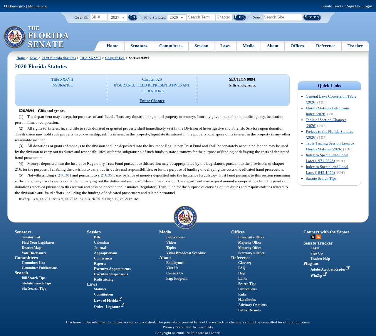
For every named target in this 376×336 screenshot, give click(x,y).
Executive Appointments (112, 269)
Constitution (103, 294)
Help (241, 273)
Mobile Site (37, 6)
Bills (97, 237)
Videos (171, 242)
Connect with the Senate (326, 232)
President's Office (251, 237)
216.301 (64, 175)
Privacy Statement (177, 327)
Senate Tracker (318, 243)
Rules (242, 294)
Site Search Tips (34, 288)
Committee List (33, 263)
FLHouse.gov (14, 6)
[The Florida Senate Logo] (37, 37)
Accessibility (202, 327)
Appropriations (106, 253)
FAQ (241, 268)
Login (367, 6)
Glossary (244, 263)
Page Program (176, 278)
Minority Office (249, 248)
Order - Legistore (107, 307)
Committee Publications (40, 268)
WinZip (316, 276)
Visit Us (172, 268)
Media (249, 45)
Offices (297, 45)
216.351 (107, 175)
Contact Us (174, 273)
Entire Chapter (152, 101)
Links (242, 278)
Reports (100, 264)
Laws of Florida (106, 300)
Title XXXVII (90, 58)
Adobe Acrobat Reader (328, 269)
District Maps (32, 248)
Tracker (355, 45)
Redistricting (103, 279)
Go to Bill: (82, 17)
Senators (138, 45)
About (272, 45)
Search (257, 17)
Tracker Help (320, 259)
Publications (175, 237)
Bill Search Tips (34, 278)
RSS (318, 237)
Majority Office (249, 242)
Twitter (312, 237)
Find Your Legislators (38, 242)
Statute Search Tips (321, 178)
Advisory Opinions (252, 305)
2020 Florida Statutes (59, 58)
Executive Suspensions (111, 274)
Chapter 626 (115, 58)
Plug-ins (311, 263)
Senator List (31, 237)
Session (201, 45)
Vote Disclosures (34, 253)
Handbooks (247, 300)
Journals (100, 248)
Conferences (103, 258)
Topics (171, 248)
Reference (325, 45)
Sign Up (353, 6)
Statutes (100, 289)
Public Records (249, 310)
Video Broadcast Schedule (186, 253)
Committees (170, 45)
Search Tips (247, 284)
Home (112, 45)
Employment (176, 263)
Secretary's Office (251, 253)
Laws (225, 45)
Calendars (102, 242)
